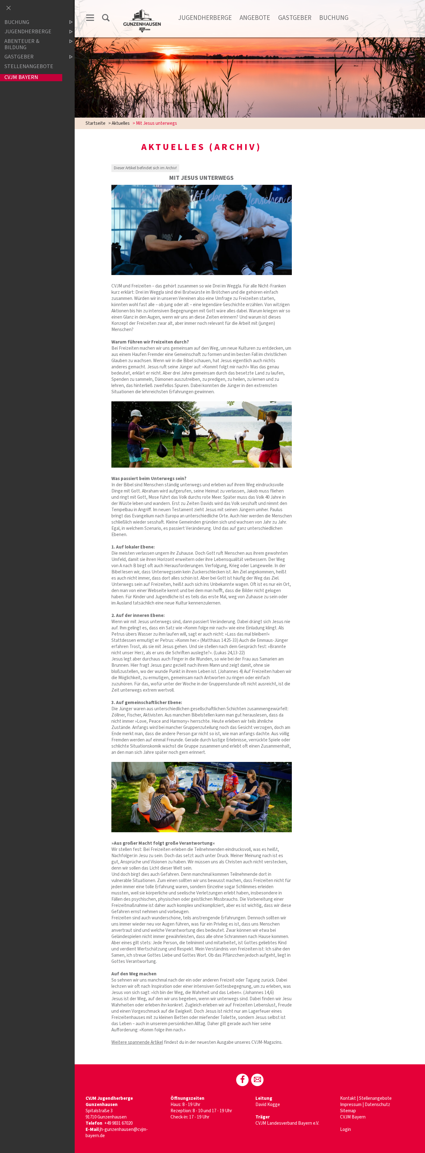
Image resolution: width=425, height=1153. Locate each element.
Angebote (255, 17)
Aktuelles (121, 123)
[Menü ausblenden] (8, 8)
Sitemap (348, 1111)
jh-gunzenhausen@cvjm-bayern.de (117, 1132)
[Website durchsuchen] (105, 19)
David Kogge (267, 1104)
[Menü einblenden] (90, 19)
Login (345, 1129)
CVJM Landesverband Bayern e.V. (287, 1123)
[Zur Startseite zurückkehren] (142, 11)
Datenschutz (377, 1104)
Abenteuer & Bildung (22, 44)
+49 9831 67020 (118, 1123)
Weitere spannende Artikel (137, 1042)
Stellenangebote (375, 1098)
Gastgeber (294, 17)
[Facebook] (242, 1080)
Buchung (333, 17)
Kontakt (348, 1098)
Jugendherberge (205, 17)
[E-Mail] (257, 1080)
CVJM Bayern (353, 1117)
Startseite (95, 123)
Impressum (351, 1104)
